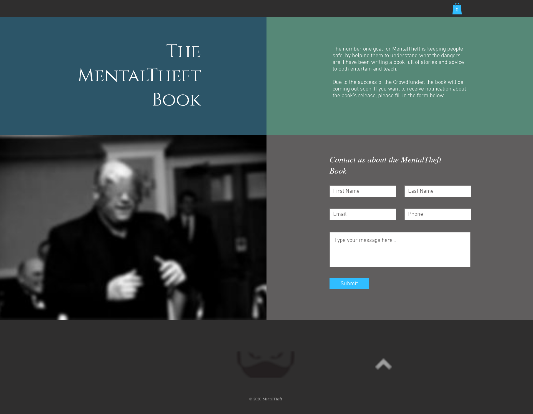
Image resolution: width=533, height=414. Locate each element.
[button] (457, 8)
